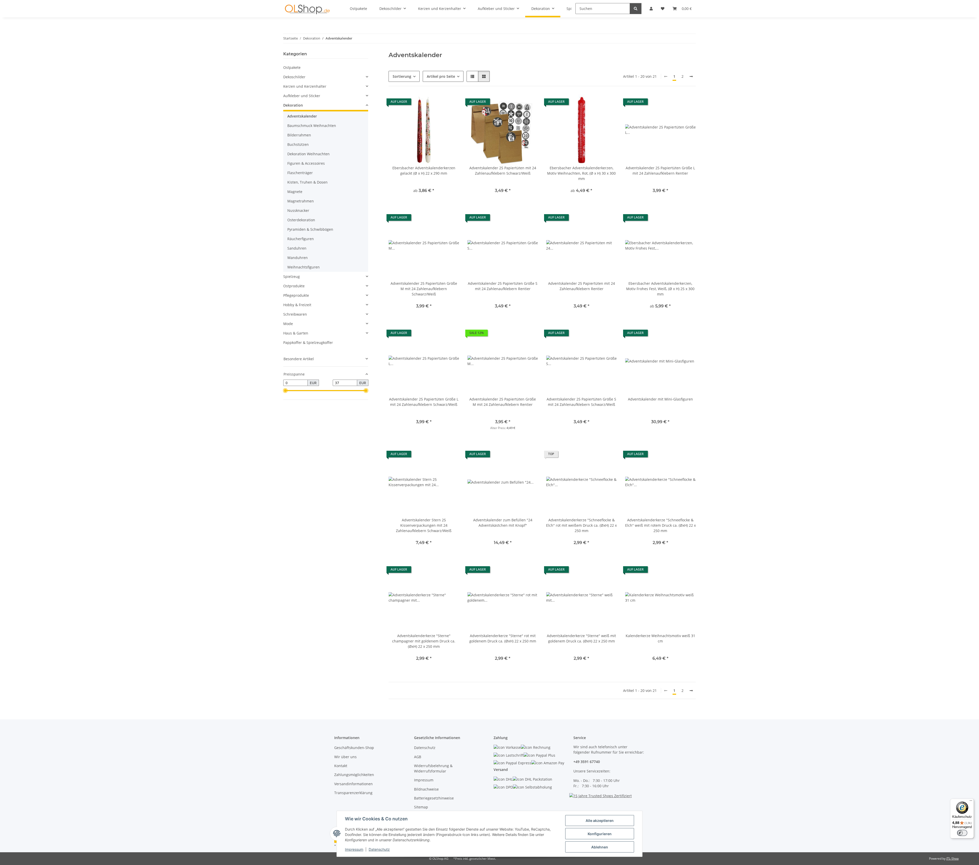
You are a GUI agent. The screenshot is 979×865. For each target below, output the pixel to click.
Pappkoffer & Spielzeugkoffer (308, 342)
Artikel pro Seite (441, 76)
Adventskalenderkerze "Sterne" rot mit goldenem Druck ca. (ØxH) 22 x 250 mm (502, 638)
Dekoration (293, 105)
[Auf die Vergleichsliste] (529, 103)
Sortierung (402, 76)
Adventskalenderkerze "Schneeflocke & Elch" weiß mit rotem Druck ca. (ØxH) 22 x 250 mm (660, 525)
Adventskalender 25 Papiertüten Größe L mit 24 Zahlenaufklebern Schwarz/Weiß (423, 402)
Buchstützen (298, 144)
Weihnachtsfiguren (303, 267)
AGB (417, 756)
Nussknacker (298, 210)
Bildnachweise (426, 789)
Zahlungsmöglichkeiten (354, 774)
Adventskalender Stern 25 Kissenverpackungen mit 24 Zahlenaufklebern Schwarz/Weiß (424, 525)
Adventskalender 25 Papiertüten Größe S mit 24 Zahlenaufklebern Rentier (502, 286)
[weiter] (691, 76)
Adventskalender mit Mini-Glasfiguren (660, 399)
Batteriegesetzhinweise (434, 798)
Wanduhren (297, 257)
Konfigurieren (600, 834)
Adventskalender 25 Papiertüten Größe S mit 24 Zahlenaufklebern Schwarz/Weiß (581, 402)
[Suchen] (635, 8)
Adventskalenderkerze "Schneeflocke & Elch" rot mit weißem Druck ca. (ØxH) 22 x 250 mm (581, 525)
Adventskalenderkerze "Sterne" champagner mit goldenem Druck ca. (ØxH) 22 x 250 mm (423, 641)
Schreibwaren (295, 314)
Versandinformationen (353, 783)
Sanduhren (296, 248)
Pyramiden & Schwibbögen (310, 229)
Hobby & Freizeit (297, 304)
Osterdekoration (301, 219)
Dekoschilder (294, 76)
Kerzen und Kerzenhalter (304, 86)
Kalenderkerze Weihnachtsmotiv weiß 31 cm (660, 638)
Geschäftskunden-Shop (354, 747)
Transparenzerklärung (353, 792)
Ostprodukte (294, 285)
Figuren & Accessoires (306, 163)
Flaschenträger (300, 172)
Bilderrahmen (299, 135)
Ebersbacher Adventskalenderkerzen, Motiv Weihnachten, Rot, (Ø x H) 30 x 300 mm (581, 173)
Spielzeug (291, 276)
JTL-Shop (952, 858)
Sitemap (421, 807)
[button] (472, 76)
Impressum (354, 849)
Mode (288, 323)
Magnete (294, 191)
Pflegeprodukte (296, 295)
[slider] (285, 391)
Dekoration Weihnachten (308, 153)
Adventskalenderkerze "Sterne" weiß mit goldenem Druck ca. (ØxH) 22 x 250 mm (581, 638)
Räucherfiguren (300, 238)
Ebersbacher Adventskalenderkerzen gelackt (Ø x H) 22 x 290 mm (423, 170)
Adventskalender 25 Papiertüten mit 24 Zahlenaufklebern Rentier (581, 286)
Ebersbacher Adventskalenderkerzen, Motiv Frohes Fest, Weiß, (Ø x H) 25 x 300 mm (660, 288)
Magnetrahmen (300, 201)
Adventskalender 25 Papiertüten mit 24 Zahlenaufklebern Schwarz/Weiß (502, 170)
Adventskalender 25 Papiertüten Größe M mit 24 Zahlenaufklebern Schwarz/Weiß (424, 288)
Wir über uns (345, 756)
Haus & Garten (295, 333)
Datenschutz (379, 849)
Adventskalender (302, 116)
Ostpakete (292, 67)
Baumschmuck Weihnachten (311, 125)
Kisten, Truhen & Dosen (307, 182)
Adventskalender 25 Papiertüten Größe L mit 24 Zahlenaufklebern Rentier (660, 170)
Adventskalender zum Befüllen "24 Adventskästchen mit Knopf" (502, 523)
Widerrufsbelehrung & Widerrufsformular (433, 768)
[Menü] (971, 802)
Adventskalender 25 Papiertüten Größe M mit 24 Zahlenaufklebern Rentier (502, 402)
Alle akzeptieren (600, 820)
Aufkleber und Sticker (301, 95)
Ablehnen (599, 847)
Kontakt (340, 765)
